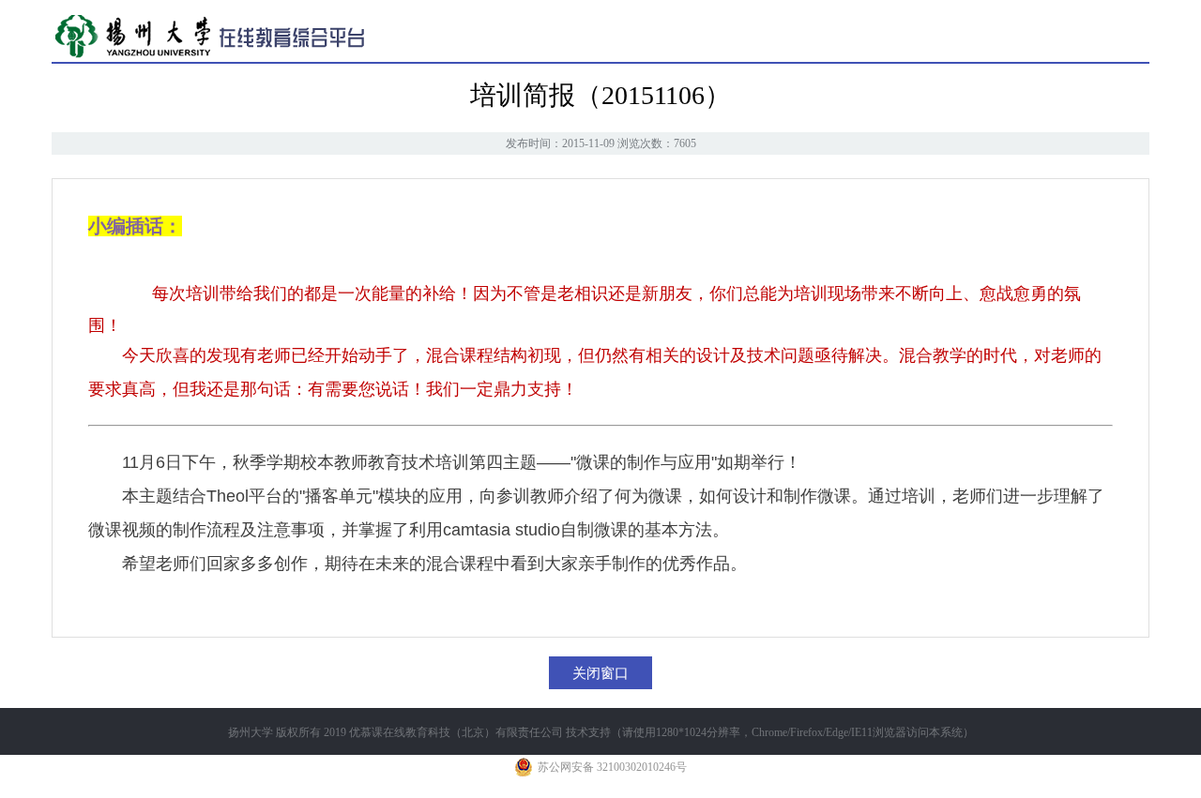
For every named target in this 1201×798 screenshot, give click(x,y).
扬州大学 (250, 732)
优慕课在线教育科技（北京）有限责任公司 (456, 732)
